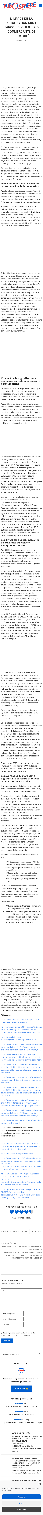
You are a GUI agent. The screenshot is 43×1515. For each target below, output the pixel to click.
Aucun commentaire (20, 1231)
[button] (39, 1484)
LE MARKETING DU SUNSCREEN (21, 1414)
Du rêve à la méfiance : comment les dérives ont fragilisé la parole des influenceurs (27, 1438)
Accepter (21, 1497)
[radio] (12, 1212)
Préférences (21, 1509)
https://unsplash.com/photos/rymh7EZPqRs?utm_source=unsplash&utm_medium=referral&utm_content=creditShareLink (21, 1146)
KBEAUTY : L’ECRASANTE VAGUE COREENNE (21, 1406)
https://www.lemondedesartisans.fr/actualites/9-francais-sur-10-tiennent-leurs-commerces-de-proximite (21, 1080)
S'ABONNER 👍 (21, 1388)
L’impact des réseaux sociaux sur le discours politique (21, 1422)
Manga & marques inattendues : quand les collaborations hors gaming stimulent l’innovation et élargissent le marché (26, 1461)
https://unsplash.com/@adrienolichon (17, 1153)
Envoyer (6, 1341)
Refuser (22, 1503)
